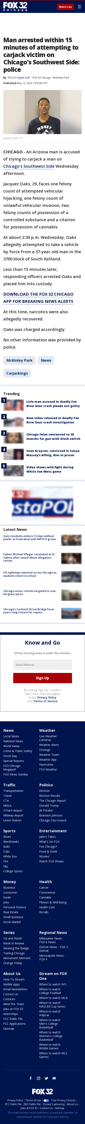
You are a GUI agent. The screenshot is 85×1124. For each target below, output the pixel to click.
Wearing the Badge (16, 948)
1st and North (12, 938)
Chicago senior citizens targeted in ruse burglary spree (29, 592)
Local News (11, 736)
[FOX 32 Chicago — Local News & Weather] (15, 6)
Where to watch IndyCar (49, 1013)
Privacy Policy (47, 697)
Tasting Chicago (14, 953)
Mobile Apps (11, 984)
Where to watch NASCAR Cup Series (52, 1004)
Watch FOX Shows (51, 861)
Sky (5, 866)
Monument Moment (17, 958)
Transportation (13, 791)
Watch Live (65, 7)
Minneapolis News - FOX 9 (52, 957)
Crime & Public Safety (17, 751)
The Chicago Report (52, 801)
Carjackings (17, 373)
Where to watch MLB (53, 998)
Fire (5, 861)
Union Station (12, 820)
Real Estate (10, 912)
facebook (30, 1078)
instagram (38, 1078)
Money (9, 881)
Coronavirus (47, 892)
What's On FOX (49, 842)
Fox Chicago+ (48, 846)
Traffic (9, 784)
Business (9, 887)
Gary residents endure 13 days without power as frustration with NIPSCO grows (29, 537)
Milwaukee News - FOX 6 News (51, 940)
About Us (11, 973)
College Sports (13, 871)
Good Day (10, 756)
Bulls (6, 846)
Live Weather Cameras (48, 738)
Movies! (44, 856)
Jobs (6, 902)
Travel (7, 796)
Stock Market (12, 922)
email (54, 1078)
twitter (46, 1078)
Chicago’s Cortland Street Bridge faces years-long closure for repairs (28, 610)
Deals (7, 897)
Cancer (43, 887)
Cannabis (45, 897)
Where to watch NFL (53, 984)
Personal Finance (14, 907)
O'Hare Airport (12, 810)
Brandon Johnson (51, 815)
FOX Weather (48, 769)
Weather (47, 730)
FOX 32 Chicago (42, 77)
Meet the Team (13, 1004)
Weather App (48, 759)
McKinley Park (61, 77)
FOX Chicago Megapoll (11, 767)
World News (11, 746)
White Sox (10, 856)
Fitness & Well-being (52, 902)
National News (13, 741)
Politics (46, 784)
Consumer (10, 892)
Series (8, 932)
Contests (9, 999)
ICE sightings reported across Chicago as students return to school (30, 574)
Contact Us (10, 994)
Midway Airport (13, 815)
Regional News (53, 932)
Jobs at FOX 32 (13, 1009)
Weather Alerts (49, 745)
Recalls (43, 912)
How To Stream (14, 979)
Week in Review (13, 943)
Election (44, 791)
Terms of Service (45, 701)
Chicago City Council (52, 820)
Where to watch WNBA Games (49, 1046)
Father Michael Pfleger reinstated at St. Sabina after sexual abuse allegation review (29, 557)
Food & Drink (48, 851)
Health (45, 881)
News (46, 360)
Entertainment (53, 830)
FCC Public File (13, 1019)
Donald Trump (49, 805)
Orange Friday (12, 963)
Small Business (13, 917)
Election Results (49, 796)
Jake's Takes (47, 837)
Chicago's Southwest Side (28, 166)
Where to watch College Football (50, 991)
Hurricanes (46, 764)
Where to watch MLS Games (53, 1055)
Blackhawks (11, 842)
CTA (6, 801)
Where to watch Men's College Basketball (49, 1023)
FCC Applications (14, 1024)
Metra (7, 805)
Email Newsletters (15, 989)
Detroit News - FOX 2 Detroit (53, 949)
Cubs (6, 851)
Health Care (47, 907)
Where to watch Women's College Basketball (51, 1036)
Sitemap (8, 1029)
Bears (7, 837)
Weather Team (49, 755)
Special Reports (13, 761)
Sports (9, 830)
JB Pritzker (46, 810)
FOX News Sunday (15, 774)
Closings (44, 750)
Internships (10, 1014)
